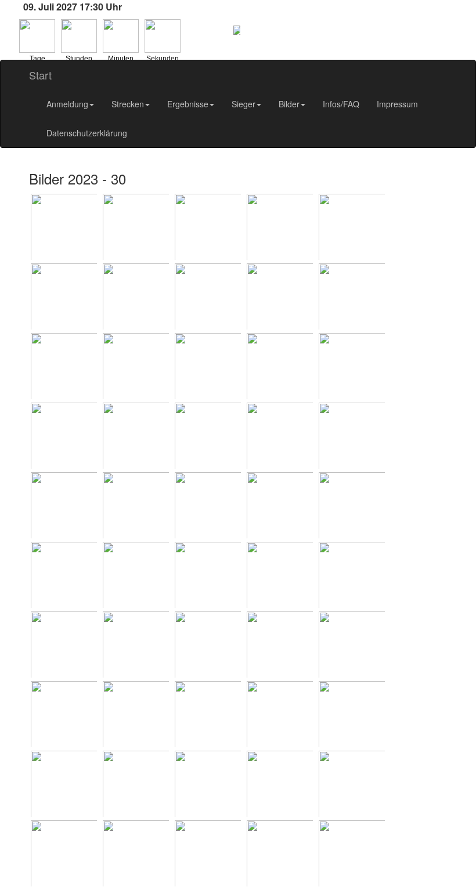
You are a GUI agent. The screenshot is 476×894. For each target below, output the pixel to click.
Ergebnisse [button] (187, 104)
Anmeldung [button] (67, 104)
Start (40, 74)
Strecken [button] (127, 104)
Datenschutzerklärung (86, 133)
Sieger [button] (243, 104)
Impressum (397, 104)
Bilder (289, 104)
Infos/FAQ (341, 104)
